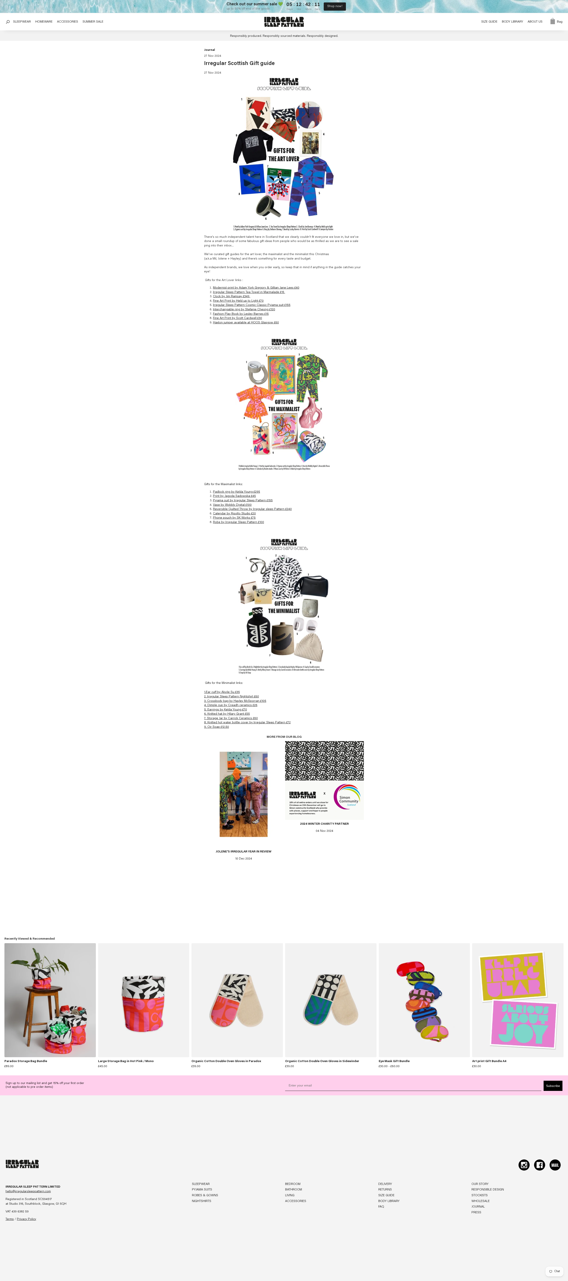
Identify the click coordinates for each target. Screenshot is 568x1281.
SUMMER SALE (93, 22)
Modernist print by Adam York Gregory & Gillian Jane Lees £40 (256, 287)
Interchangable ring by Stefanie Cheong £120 (244, 309)
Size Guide (386, 1195)
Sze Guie (489, 22)
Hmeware (44, 22)
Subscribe (553, 1086)
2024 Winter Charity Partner (324, 824)
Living (289, 1195)
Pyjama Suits (202, 1189)
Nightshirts (201, 1201)
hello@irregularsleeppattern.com (28, 1191)
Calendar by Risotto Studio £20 (234, 513)
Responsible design (487, 1189)
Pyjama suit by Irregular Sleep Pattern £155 (243, 500)
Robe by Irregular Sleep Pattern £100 (238, 522)
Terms (10, 1219)
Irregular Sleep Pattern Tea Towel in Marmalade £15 (249, 292)
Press (476, 1212)
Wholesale (480, 1201)
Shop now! (334, 6)
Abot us (535, 22)
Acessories (67, 22)
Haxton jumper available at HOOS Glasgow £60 (246, 322)
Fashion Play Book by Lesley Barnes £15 (241, 314)
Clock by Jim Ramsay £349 (231, 296)
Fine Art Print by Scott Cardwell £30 (237, 318)
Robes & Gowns (205, 1195)
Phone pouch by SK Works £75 (234, 517)
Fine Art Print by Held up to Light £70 (238, 301)
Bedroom (292, 1184)
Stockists (479, 1195)
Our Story (480, 1184)
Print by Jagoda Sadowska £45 (234, 496)
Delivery (385, 1184)
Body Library (389, 1201)
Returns (385, 1189)
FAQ (381, 1206)
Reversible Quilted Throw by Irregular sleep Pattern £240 (252, 509)
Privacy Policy (26, 1219)
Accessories (295, 1201)
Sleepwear (201, 1184)
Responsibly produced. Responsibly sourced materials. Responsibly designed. (284, 36)
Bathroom (293, 1189)
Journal (209, 50)
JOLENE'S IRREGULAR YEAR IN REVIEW (243, 851)
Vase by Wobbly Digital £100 (232, 505)
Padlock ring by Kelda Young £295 (236, 492)
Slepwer (22, 22)
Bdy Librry (512, 22)
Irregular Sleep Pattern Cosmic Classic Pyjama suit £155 (251, 305)
